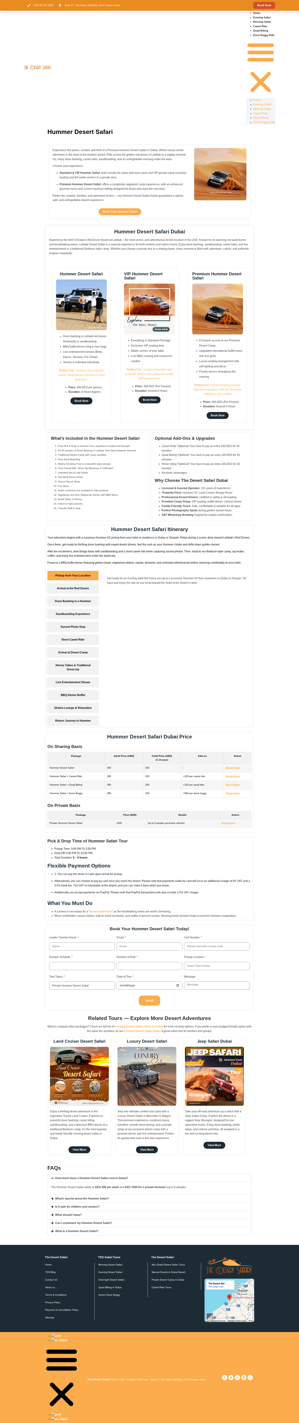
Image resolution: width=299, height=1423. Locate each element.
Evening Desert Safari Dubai (142, 1031)
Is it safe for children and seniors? (77, 1206)
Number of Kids (126, 957)
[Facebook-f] (224, 1377)
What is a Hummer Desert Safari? (76, 1231)
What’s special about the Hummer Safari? (82, 1198)
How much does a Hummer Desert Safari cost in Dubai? (91, 1178)
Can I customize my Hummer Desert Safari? (83, 1222)
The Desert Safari (98, 1379)
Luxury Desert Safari (147, 1041)
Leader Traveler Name (63, 937)
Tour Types (56, 976)
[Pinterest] (243, 1377)
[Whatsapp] (250, 1377)
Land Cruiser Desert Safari (79, 1041)
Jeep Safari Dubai (214, 1041)
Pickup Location (194, 957)
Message (189, 976)
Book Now (233, 768)
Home (256, 12)
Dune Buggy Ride (263, 35)
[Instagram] (237, 1377)
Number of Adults (60, 957)
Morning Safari (262, 21)
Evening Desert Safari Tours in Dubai (139, 1026)
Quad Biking (260, 30)
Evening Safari (262, 17)
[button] (260, 67)
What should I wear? (68, 1214)
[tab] (72, 575)
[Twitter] (231, 1377)
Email (120, 937)
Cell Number (192, 937)
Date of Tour (124, 976)
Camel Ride (260, 26)
